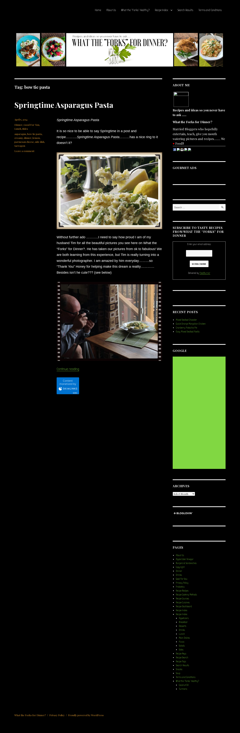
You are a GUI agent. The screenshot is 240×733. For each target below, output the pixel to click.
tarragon (19, 145)
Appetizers (184, 618)
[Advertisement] (199, 413)
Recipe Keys (181, 653)
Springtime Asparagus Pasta (63, 105)
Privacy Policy (182, 582)
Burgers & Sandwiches (186, 563)
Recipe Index (161, 10)
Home (98, 10)
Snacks (179, 669)
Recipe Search (182, 657)
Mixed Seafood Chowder (186, 319)
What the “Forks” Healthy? (135, 10)
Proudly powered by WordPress (86, 715)
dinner (28, 137)
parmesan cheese (24, 141)
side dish (39, 141)
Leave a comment (24, 151)
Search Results (185, 10)
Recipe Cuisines (183, 602)
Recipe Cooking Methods (186, 594)
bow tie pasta (34, 134)
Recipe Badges (182, 590)
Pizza (181, 641)
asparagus (20, 134)
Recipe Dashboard (184, 606)
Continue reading (68, 369)
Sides (25, 128)
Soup (178, 673)
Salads (182, 645)
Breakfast (183, 622)
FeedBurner (205, 273)
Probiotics (180, 586)
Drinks (179, 575)
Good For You (31, 124)
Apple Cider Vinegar (185, 559)
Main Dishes (184, 637)
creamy (18, 137)
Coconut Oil (184, 685)
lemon (36, 137)
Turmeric (183, 689)
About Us (111, 10)
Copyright (180, 567)
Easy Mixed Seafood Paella (188, 331)
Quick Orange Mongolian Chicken (191, 323)
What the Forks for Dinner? (30, 715)
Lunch (17, 128)
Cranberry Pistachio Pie (186, 327)
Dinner (18, 124)
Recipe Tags (181, 661)
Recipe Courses (182, 598)
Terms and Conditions (210, 10)
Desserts (182, 626)
